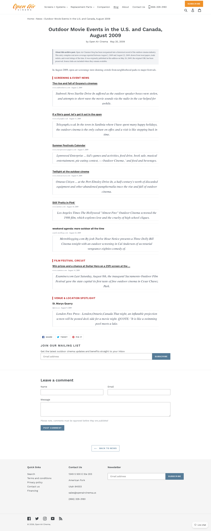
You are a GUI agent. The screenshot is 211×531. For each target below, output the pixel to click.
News (39, 18)
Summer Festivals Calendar (68, 145)
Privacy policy (34, 482)
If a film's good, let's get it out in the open (77, 114)
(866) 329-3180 (77, 499)
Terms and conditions (39, 478)
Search (31, 474)
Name (44, 386)
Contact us (33, 486)
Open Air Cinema (42, 524)
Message (45, 399)
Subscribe (194, 4)
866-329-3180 (158, 7)
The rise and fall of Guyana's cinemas (74, 83)
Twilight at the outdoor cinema (70, 171)
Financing (32, 490)
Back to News (108, 448)
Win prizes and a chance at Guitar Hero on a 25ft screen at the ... (91, 266)
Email (111, 386)
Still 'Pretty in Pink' (63, 202)
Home (30, 18)
